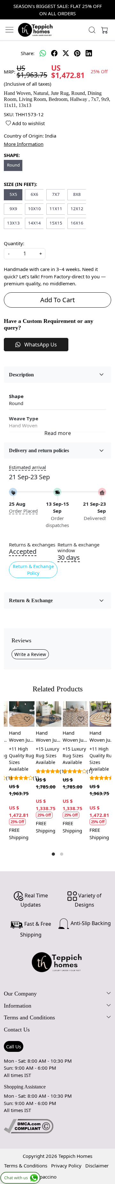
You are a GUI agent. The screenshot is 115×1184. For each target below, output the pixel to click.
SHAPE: (12, 155)
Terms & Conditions (25, 1165)
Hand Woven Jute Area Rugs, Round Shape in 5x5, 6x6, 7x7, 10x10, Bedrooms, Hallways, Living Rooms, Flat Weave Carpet (17, 737)
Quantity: (14, 243)
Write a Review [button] (30, 654)
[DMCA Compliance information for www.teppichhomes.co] (28, 1125)
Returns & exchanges (32, 545)
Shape (16, 396)
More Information (23, 144)
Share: (27, 53)
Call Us (13, 1046)
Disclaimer (97, 1165)
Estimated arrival (27, 467)
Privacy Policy (66, 1165)
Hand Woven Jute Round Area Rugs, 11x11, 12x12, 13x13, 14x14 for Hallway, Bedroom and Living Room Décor (97, 737)
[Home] (35, 29)
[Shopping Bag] (103, 29)
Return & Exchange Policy (33, 569)
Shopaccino (44, 1176)
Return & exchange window (78, 548)
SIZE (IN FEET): (20, 184)
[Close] (107, 7)
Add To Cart (57, 300)
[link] (92, 30)
